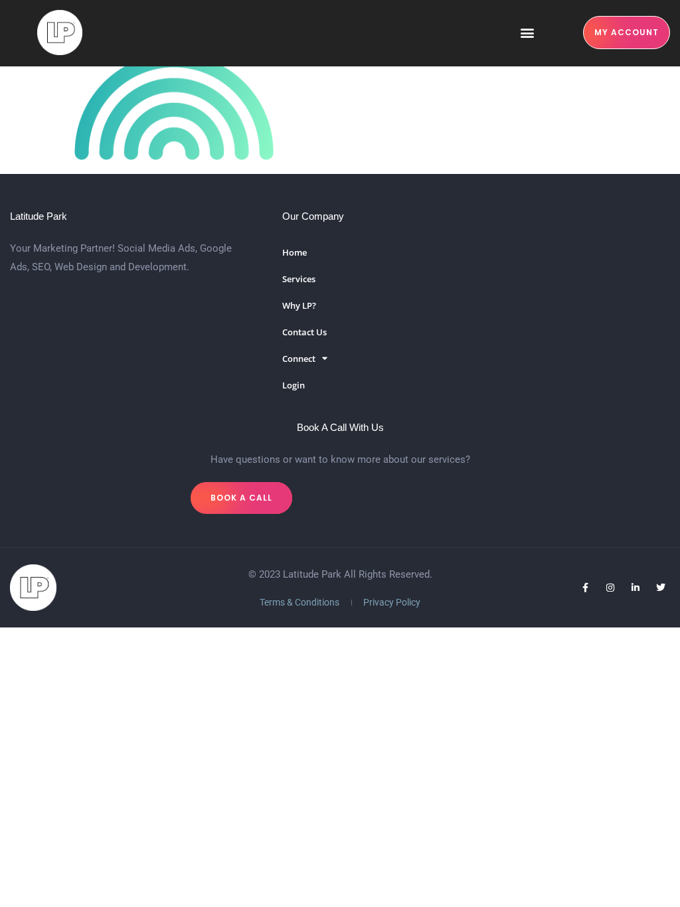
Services (298, 279)
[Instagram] (610, 587)
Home (294, 252)
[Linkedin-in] (635, 587)
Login (293, 385)
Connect (298, 359)
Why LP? (299, 305)
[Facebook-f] (585, 587)
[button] (527, 33)
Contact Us (304, 332)
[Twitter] (660, 587)
